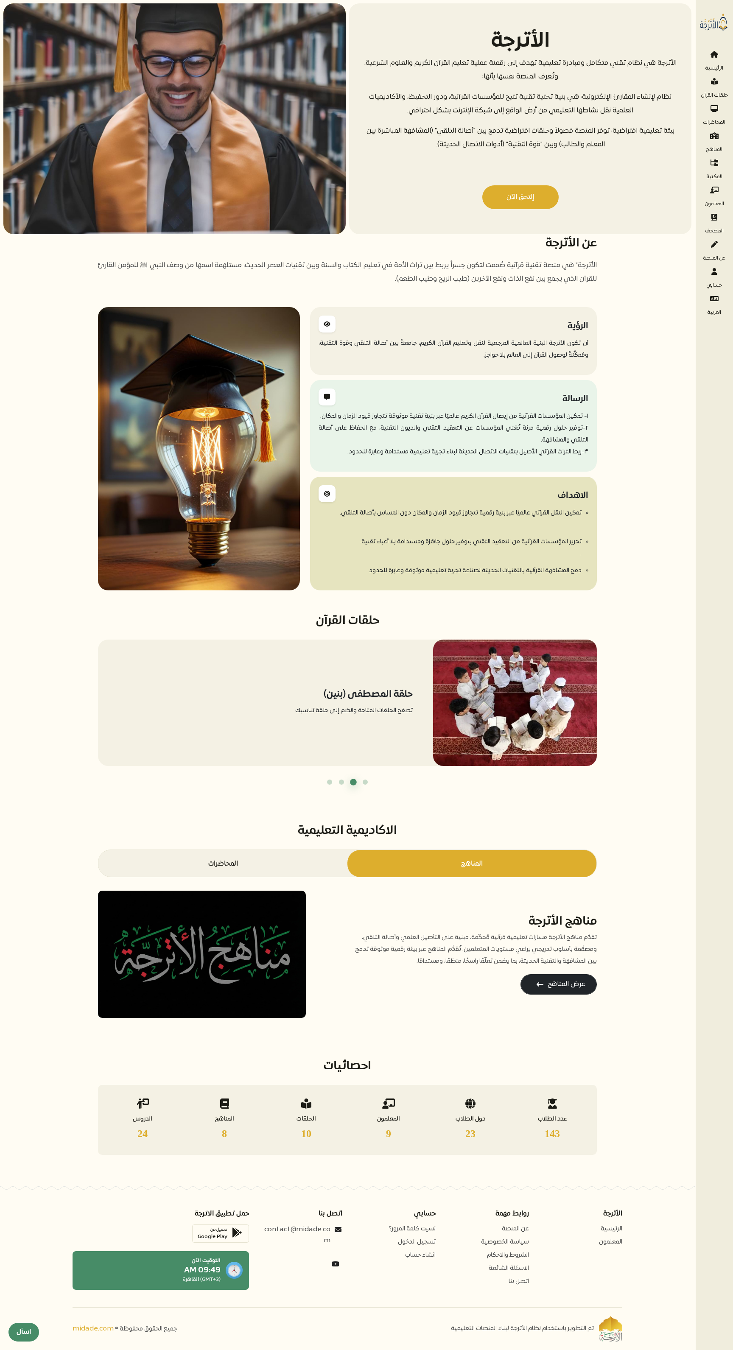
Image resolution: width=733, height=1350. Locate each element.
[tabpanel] (347, 954)
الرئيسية (611, 1229)
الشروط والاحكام (508, 1255)
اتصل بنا (519, 1281)
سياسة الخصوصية (505, 1242)
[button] (365, 782)
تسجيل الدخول (417, 1242)
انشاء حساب (420, 1255)
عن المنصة (515, 1229)
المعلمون (610, 1242)
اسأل (24, 1332)
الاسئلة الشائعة (509, 1268)
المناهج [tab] (472, 863)
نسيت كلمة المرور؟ (412, 1229)
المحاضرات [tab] (223, 863)
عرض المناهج (566, 984)
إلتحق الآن (520, 197)
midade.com (93, 1329)
